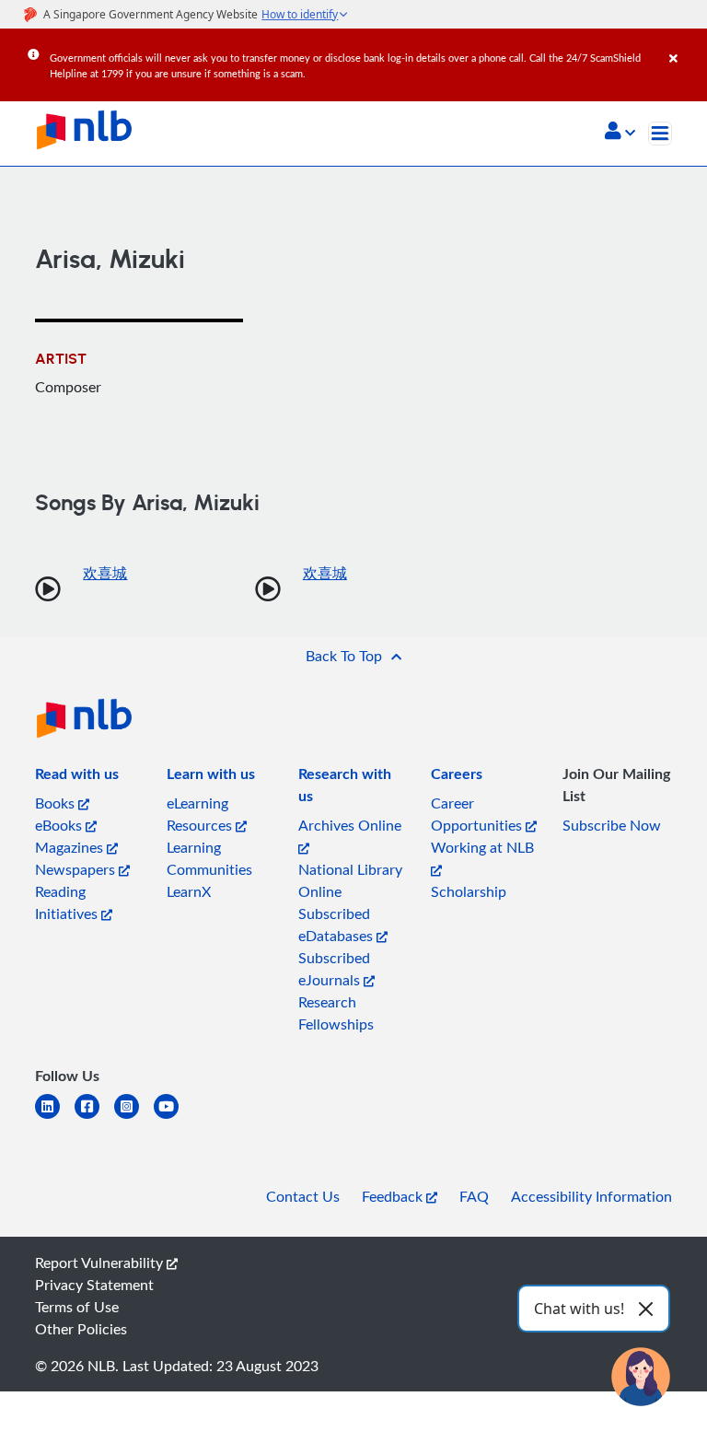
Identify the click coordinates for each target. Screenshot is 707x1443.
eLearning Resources (201, 814)
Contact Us (303, 1196)
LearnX (189, 891)
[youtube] (173, 1117)
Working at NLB (482, 847)
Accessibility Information (591, 1196)
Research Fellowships (336, 1013)
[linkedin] (55, 1117)
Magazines (71, 847)
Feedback (394, 1196)
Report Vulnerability (101, 1262)
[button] (620, 133)
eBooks (60, 825)
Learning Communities (209, 858)
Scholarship (468, 891)
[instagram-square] (134, 1117)
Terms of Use (77, 1307)
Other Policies (81, 1329)
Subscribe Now (611, 825)
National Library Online (350, 880)
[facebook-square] (94, 1117)
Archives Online (349, 825)
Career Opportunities (478, 814)
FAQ (474, 1196)
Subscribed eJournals (334, 969)
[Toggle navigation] (660, 133)
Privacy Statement (94, 1284)
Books (56, 803)
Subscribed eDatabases (337, 924)
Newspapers (77, 869)
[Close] (685, 45)
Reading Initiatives (68, 902)
